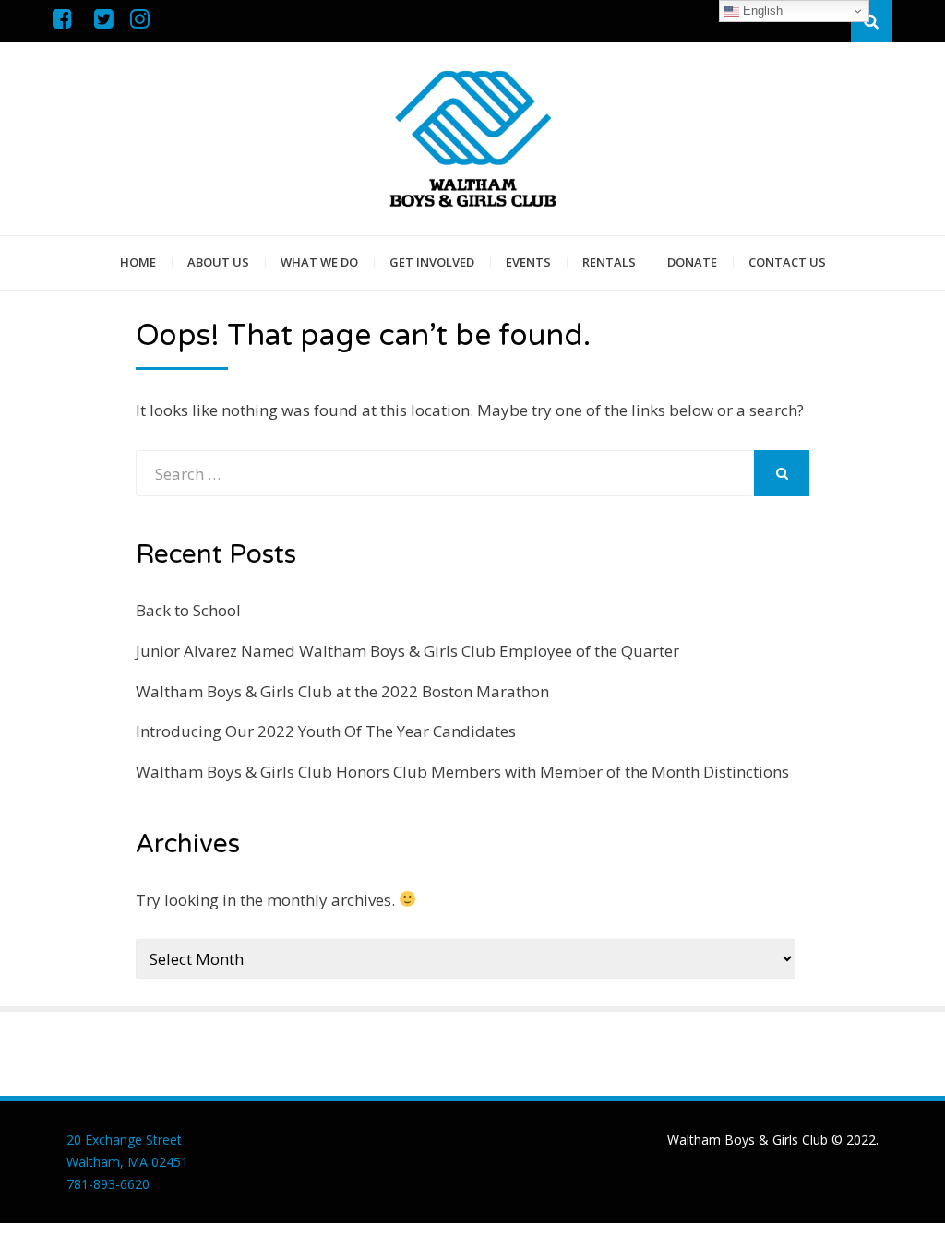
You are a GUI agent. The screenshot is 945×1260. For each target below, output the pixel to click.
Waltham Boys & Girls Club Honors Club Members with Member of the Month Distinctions (462, 771)
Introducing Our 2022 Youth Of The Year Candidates (326, 731)
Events (528, 262)
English (761, 11)
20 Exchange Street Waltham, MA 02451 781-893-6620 (127, 1162)
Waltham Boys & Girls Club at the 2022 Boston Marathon (342, 691)
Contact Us (787, 262)
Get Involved (431, 262)
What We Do (319, 262)
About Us (218, 262)
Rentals (609, 262)
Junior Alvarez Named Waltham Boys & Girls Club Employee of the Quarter (407, 650)
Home (138, 262)
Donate (692, 262)
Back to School (188, 610)
